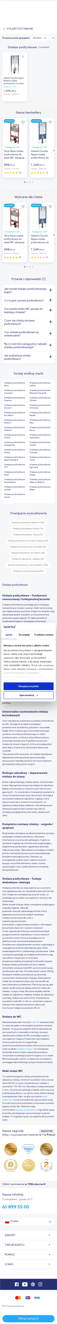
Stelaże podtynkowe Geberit (14, 429)
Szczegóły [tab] (24, 634)
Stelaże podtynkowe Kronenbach (14, 481)
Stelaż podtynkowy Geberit (28, 522)
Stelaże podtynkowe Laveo (14, 495)
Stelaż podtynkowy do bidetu (28, 553)
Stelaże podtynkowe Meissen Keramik (40, 391)
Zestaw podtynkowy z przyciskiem (28, 565)
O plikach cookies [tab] (44, 634)
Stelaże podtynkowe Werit (40, 488)
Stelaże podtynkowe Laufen (14, 488)
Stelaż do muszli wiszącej (28, 571)
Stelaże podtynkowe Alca (14, 384)
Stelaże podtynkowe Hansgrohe (14, 443)
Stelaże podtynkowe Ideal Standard (14, 458)
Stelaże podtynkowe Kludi (14, 473)
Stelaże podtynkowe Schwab (40, 451)
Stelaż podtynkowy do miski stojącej (28, 541)
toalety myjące (25, 1049)
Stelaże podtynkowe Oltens (40, 399)
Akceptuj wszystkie (28, 686)
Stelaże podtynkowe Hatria (14, 451)
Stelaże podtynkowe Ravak (40, 414)
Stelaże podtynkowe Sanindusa (40, 436)
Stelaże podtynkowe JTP (14, 466)
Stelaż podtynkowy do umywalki (28, 547)
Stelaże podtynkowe (20, 29)
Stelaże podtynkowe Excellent (14, 414)
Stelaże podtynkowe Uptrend (40, 466)
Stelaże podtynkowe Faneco (14, 421)
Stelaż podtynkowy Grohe (28, 528)
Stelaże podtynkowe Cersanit (14, 391)
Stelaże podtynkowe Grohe (14, 436)
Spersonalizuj (26, 695)
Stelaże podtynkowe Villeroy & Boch (40, 481)
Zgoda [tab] (8, 634)
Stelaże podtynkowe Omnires (40, 406)
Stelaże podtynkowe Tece (40, 458)
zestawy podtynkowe (26, 1110)
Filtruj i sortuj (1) (29, 1318)
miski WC (35, 1022)
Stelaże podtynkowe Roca (40, 429)
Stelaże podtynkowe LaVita (40, 384)
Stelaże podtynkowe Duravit (14, 406)
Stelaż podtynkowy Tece (28, 535)
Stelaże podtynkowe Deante (14, 399)
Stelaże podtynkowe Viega (40, 473)
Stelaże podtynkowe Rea (40, 421)
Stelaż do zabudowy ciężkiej (28, 559)
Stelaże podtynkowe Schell (40, 443)
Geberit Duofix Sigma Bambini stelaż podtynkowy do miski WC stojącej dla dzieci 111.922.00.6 (13, 81)
